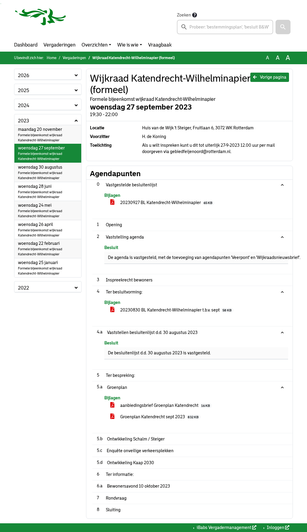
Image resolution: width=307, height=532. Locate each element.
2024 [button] (23, 105)
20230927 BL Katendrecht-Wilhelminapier (165, 202)
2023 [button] (23, 120)
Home (51, 58)
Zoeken (184, 15)
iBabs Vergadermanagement (224, 527)
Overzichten (95, 44)
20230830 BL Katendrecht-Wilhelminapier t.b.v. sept (175, 310)
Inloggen (275, 527)
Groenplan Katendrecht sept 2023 (158, 416)
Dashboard (25, 44)
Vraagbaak (159, 44)
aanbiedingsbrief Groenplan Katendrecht (164, 405)
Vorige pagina (272, 77)
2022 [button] (23, 287)
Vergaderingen (59, 44)
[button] (283, 27)
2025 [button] (23, 90)
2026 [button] (23, 75)
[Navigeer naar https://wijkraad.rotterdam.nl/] (40, 22)
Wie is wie (128, 44)
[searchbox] (225, 27)
